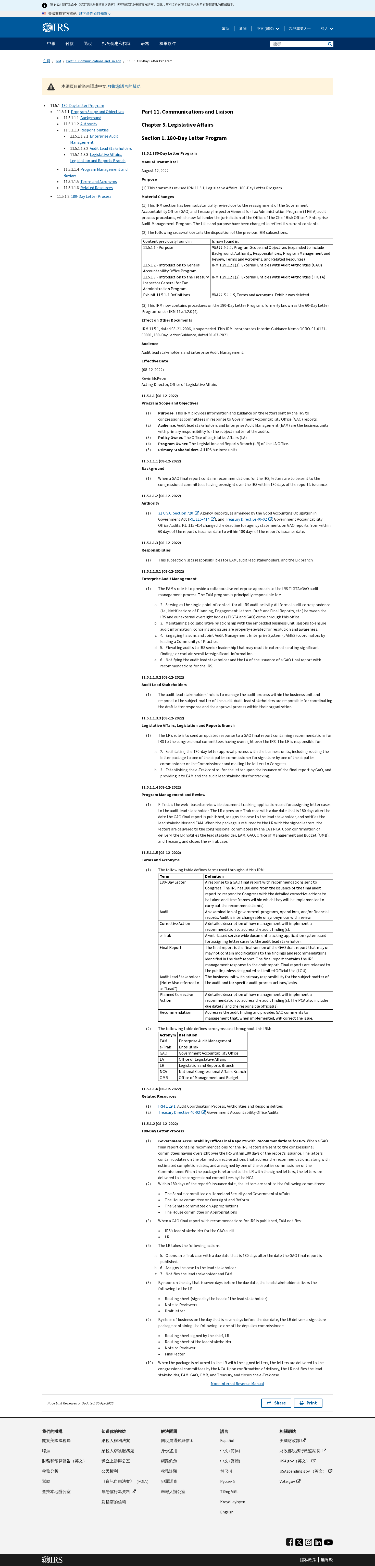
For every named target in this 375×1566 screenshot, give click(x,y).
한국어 (226, 1471)
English (226, 1512)
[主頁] (56, 25)
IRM (58, 61)
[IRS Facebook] (289, 1541)
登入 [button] (325, 28)
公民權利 (110, 1471)
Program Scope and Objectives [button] (97, 111)
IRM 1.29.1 (167, 1106)
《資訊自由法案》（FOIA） (126, 1481)
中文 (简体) (230, 1450)
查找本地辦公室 (56, 1491)
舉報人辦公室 (173, 1491)
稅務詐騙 (169, 1471)
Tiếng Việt (229, 1491)
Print (312, 1403)
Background (90, 117)
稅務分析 (50, 1471)
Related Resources (96, 187)
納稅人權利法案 (116, 1440)
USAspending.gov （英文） (303, 1471)
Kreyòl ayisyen (232, 1501)
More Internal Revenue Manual (237, 1383)
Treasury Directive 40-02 (246, 519)
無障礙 (327, 1559)
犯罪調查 (169, 1481)
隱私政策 (308, 1559)
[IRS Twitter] (299, 1541)
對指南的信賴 (114, 1501)
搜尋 (329, 44)
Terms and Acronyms (98, 181)
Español (227, 1440)
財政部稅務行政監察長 (300, 1450)
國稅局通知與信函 (177, 1440)
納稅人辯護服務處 (118, 1450)
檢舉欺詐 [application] (167, 43)
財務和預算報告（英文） (64, 1461)
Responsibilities (94, 130)
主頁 (46, 61)
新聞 (242, 28)
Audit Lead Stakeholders (111, 148)
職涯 (46, 1450)
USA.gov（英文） (295, 1461)
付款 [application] (70, 43)
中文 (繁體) (265, 28)
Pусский (227, 1481)
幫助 (225, 28)
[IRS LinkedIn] (318, 1541)
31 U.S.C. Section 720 (175, 513)
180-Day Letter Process (91, 196)
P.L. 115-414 (199, 519)
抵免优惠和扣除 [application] (116, 43)
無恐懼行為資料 (116, 1491)
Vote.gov (287, 1481)
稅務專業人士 (300, 28)
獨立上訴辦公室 (116, 1461)
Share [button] (280, 1403)
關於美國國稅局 (56, 1440)
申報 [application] (51, 43)
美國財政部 (290, 1440)
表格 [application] (145, 43)
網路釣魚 (169, 1461)
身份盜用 (169, 1450)
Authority (88, 124)
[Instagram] (308, 1541)
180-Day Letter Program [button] (82, 105)
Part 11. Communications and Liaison (93, 61)
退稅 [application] (88, 43)
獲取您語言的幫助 (124, 86)
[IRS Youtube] (328, 1541)
